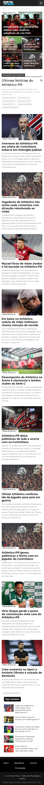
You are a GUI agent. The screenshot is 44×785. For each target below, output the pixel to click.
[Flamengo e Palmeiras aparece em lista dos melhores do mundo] (9, 739)
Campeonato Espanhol (10, 107)
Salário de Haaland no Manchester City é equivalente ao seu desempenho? (24, 709)
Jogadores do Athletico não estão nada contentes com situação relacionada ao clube (21, 206)
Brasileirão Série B (24, 101)
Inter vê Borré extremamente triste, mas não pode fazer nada (26, 748)
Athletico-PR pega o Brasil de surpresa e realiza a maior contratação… (31, 66)
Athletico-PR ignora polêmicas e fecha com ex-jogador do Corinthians (20, 556)
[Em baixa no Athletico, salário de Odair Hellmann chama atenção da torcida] (22, 302)
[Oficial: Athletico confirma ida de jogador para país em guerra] (22, 478)
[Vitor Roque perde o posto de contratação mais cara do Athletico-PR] (22, 595)
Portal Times (15, 776)
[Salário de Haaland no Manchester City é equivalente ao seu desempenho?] (9, 708)
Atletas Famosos (24, 98)
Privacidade (20, 768)
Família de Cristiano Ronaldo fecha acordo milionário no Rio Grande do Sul (27, 729)
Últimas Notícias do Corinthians (10, 548)
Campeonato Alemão (25, 104)
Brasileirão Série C (9, 104)
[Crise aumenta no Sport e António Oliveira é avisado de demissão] (22, 653)
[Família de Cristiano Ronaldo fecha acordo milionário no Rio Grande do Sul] (9, 729)
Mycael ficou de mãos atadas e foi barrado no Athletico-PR (22, 265)
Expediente (19, 763)
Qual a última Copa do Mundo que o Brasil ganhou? (27, 718)
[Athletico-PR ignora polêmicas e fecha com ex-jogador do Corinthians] (22, 536)
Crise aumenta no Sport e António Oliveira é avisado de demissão (22, 672)
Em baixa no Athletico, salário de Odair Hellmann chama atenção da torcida (20, 322)
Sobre (6, 763)
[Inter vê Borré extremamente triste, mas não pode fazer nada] (9, 748)
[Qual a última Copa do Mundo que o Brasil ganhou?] (9, 719)
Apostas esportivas (9, 98)
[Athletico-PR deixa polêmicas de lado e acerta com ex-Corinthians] (22, 419)
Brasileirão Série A (9, 101)
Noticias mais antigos (12, 693)
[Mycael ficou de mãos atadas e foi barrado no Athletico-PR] (22, 247)
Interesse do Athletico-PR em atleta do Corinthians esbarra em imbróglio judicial (22, 146)
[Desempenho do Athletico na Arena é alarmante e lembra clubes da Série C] (22, 361)
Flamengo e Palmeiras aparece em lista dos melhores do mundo (24, 738)
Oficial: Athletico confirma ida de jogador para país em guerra (21, 497)
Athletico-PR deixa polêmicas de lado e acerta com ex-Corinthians (20, 439)
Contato (33, 763)
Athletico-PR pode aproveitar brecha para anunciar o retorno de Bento (32, 49)
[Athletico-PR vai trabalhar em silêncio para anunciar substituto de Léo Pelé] (22, 24)
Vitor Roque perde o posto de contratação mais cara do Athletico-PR (21, 614)
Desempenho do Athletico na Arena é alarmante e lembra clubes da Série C (22, 380)
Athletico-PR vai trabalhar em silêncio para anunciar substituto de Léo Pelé (21, 30)
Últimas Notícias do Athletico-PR (10, 13)
